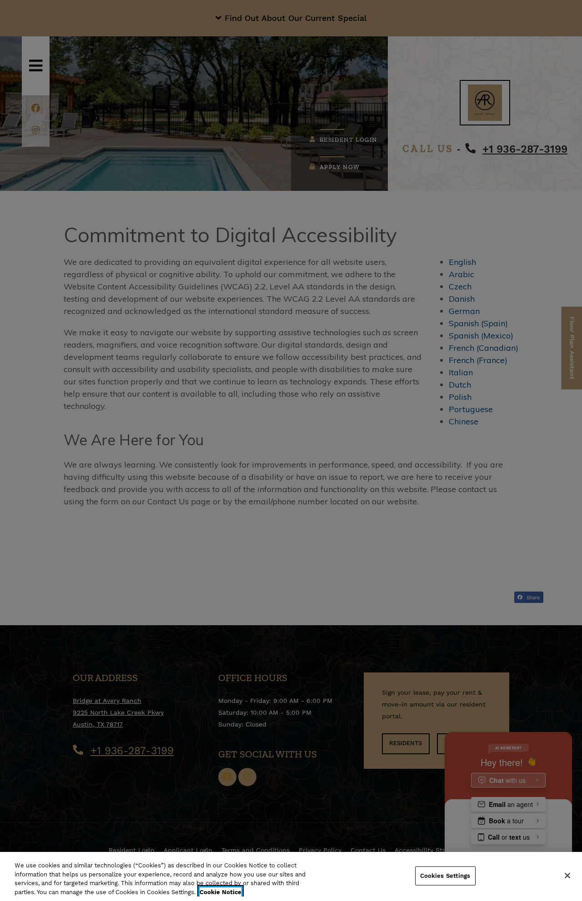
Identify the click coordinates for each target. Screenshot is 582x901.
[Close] (567, 876)
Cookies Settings (445, 875)
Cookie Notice (220, 891)
